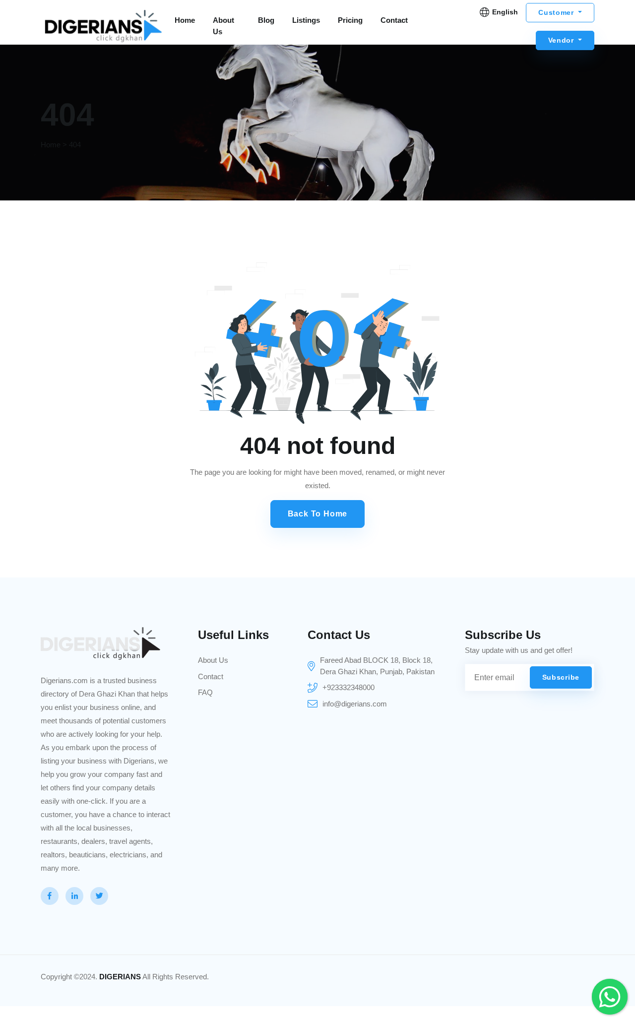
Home (185, 20)
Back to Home (318, 514)
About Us (223, 26)
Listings (306, 20)
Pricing (350, 20)
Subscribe (560, 677)
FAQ (205, 692)
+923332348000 (348, 687)
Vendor (562, 40)
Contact (394, 20)
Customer (557, 12)
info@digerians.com (354, 704)
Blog (266, 20)
